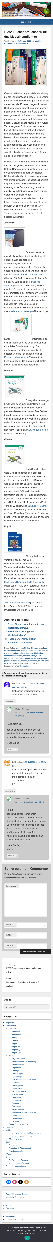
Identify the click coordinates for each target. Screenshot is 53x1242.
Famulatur (13, 1145)
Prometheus (15, 660)
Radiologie (16, 1115)
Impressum (10, 1216)
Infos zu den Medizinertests (20, 1136)
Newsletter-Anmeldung (15, 1197)
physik (7, 660)
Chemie (15, 1040)
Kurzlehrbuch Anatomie (16, 357)
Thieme (41, 660)
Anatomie (8, 653)
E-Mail (9, 934)
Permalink (24, 666)
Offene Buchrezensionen (19, 1124)
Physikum (16, 1046)
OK (27, 1238)
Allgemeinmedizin (19, 1058)
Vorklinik (15, 663)
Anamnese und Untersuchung (24, 1061)
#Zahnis (9, 1154)
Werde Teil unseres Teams (16, 1194)
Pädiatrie (15, 1103)
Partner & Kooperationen (16, 1166)
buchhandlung (10, 655)
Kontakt (9, 1205)
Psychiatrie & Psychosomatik (24, 1112)
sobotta (24, 660)
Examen (15, 1082)
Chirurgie (15, 1070)
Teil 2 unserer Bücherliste (17, 602)
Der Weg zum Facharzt (18, 1160)
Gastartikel (10, 1208)
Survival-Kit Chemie (38, 505)
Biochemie (16, 1034)
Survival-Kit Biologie (37, 429)
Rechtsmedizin (18, 1118)
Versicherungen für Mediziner (21, 1163)
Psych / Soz (17, 1052)
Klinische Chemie (19, 1091)
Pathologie (16, 1106)
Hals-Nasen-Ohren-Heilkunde (24, 1079)
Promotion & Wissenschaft (20, 1148)
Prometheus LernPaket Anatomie (25, 274)
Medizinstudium (40, 658)
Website (9, 945)
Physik (15, 1043)
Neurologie (16, 1097)
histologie (20, 658)
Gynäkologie (17, 1076)
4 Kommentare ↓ (21, 43)
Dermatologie (17, 1073)
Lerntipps (9, 1127)
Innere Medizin (18, 1088)
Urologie (15, 1121)
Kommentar (11, 885)
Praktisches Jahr (16, 1151)
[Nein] (49, 1233)
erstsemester (9, 658)
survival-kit (32, 660)
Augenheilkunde (18, 1067)
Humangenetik (18, 1085)
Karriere (9, 1157)
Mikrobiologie (17, 1094)
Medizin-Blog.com (31, 648)
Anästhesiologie (18, 1064)
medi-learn (29, 658)
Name (8, 924)
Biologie (15, 1037)
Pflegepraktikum (15, 1139)
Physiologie (16, 1049)
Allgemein (10, 1022)
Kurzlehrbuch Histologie (20, 311)
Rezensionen (11, 1025)
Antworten (10, 701)
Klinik (11, 1055)
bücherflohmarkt (26, 653)
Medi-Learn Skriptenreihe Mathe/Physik (24, 582)
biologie (16, 653)
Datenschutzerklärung (14, 1219)
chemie (19, 655)
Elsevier (26, 655)
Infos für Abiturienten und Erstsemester (25, 649)
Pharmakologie (18, 1109)
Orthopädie (16, 1100)
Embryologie (36, 655)
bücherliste (38, 653)
